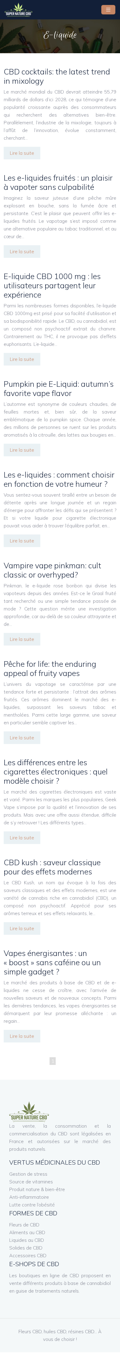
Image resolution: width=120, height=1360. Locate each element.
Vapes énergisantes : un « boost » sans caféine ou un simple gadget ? (52, 962)
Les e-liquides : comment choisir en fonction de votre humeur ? (59, 479)
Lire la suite (22, 153)
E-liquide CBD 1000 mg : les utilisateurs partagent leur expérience (52, 285)
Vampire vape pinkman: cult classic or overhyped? (52, 570)
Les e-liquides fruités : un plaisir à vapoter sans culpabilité (58, 182)
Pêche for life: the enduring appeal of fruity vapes (50, 668)
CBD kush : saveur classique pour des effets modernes (52, 867)
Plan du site (60, 1356)
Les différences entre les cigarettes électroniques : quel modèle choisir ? (56, 772)
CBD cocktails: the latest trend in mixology (57, 76)
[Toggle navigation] (108, 9)
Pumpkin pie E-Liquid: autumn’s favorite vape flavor (59, 388)
